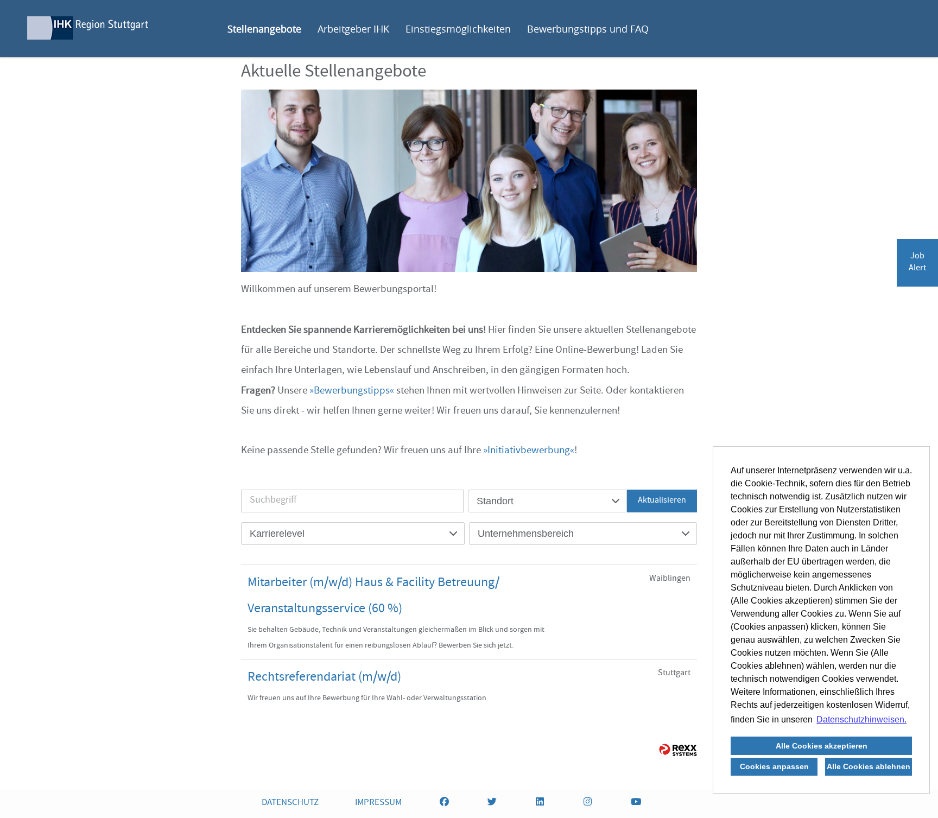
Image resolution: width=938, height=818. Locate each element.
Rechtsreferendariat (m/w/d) (324, 678)
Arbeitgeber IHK (353, 28)
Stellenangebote (264, 28)
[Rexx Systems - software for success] (678, 749)
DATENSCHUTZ (290, 803)
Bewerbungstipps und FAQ (588, 28)
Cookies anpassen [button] (774, 766)
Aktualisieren (662, 501)
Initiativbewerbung (528, 451)
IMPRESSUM (378, 803)
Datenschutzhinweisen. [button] (861, 719)
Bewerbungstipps (352, 391)
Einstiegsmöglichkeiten (458, 28)
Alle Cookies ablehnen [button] (868, 766)
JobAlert (917, 262)
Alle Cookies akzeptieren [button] (821, 745)
